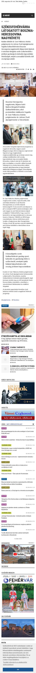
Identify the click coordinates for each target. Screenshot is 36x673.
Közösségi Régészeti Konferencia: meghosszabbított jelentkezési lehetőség (16, 525)
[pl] (27, 3)
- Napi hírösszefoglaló (14, 424)
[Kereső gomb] (32, 15)
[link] (18, 393)
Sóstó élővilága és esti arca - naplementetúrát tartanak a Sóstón (17, 458)
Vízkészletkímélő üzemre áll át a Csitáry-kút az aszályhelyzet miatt (14, 466)
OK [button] (18, 669)
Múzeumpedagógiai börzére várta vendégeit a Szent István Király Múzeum (17, 432)
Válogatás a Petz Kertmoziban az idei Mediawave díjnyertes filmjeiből (17, 500)
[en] (25, 3)
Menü (7, 15)
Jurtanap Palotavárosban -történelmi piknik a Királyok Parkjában (16, 517)
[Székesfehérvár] (19, 8)
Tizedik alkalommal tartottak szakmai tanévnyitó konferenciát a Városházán (15, 534)
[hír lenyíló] (33, 424)
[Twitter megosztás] (28, 69)
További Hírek (18, 538)
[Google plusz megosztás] (31, 69)
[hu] (23, 3)
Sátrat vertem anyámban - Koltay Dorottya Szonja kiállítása (17, 440)
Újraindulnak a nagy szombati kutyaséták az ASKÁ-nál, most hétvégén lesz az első (16, 449)
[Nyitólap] (2, 21)
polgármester (6, 300)
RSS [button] (2, 643)
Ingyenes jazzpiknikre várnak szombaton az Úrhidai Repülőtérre (15, 508)
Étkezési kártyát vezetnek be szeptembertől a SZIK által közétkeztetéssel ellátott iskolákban (17, 483)
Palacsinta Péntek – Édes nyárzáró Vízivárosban (14, 473)
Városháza (16, 300)
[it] (31, 3)
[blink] (34, 3)
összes (31, 543)
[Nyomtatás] (33, 69)
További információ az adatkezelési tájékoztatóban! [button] (15, 663)
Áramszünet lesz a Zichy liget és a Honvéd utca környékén (17, 490)
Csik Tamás (6, 64)
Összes (31, 305)
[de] (29, 3)
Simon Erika (16, 64)
